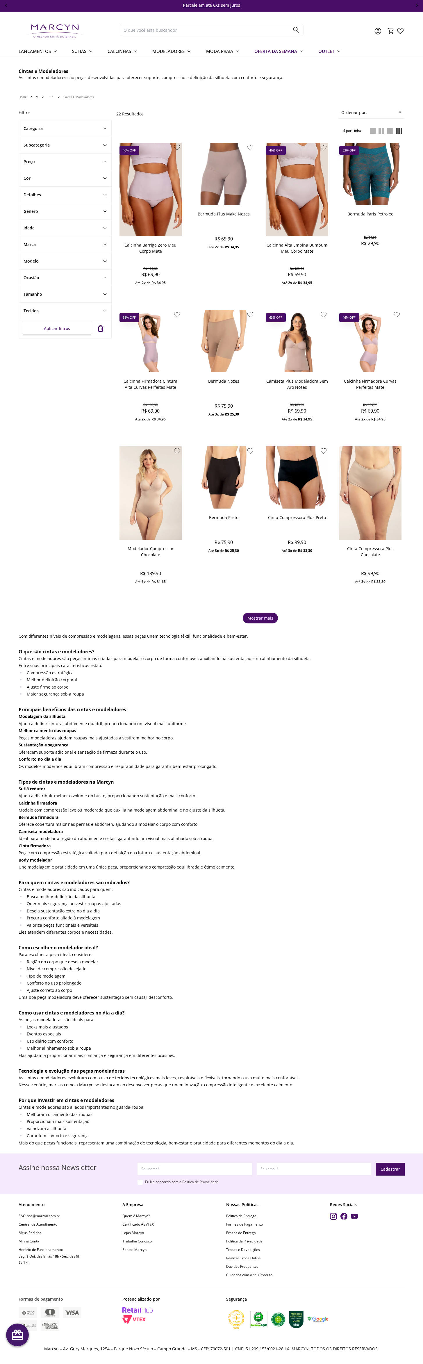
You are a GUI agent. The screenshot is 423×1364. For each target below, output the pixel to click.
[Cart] (391, 31)
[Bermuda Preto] (224, 477)
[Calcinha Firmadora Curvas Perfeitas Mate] (370, 341)
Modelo (31, 261)
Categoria (33, 128)
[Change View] (373, 131)
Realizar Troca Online (243, 1258)
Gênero (31, 211)
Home (23, 97)
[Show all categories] (50, 96)
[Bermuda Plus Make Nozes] (224, 174)
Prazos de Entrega (241, 1232)
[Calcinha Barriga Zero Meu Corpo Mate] (151, 189)
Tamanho (33, 294)
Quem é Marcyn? (136, 1215)
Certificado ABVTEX (138, 1224)
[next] (416, 5)
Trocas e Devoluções (243, 1249)
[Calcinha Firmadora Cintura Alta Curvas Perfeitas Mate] (151, 341)
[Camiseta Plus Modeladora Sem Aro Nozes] (297, 341)
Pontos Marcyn (134, 1249)
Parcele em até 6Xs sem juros (211, 5)
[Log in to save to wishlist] (177, 147)
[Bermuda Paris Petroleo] (370, 174)
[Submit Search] (296, 30)
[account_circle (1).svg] (377, 31)
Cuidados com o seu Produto (249, 1274)
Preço (29, 161)
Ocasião (31, 277)
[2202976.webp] (400, 31)
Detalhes (32, 194)
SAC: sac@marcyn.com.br (39, 1215)
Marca (30, 244)
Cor (27, 178)
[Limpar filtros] (101, 328)
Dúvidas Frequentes (242, 1266)
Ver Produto (150, 293)
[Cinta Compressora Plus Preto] (297, 477)
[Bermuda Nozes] (224, 341)
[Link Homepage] (67, 31)
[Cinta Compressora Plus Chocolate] (370, 493)
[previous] (6, 5)
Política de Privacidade (200, 1181)
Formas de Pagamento (244, 1224)
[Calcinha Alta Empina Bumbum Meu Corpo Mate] (297, 189)
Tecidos (31, 310)
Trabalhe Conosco (137, 1241)
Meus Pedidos (30, 1232)
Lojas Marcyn (133, 1232)
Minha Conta (29, 1241)
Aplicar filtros (57, 328)
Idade (29, 228)
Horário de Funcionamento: (41, 1249)
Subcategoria (37, 145)
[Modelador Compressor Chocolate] (151, 493)
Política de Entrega (241, 1215)
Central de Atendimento (38, 1224)
